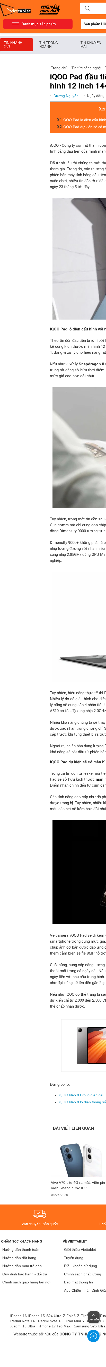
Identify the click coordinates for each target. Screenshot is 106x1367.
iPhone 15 (36, 1316)
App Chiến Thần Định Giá (85, 1290)
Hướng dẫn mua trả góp (22, 1266)
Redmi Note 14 (22, 1321)
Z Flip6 (83, 1316)
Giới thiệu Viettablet (80, 1249)
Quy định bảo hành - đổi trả (24, 1274)
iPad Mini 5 (75, 1321)
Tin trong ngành (48, 45)
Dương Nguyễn (67, 96)
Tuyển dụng (73, 1258)
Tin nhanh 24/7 (13, 45)
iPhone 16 (18, 1316)
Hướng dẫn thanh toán (20, 1249)
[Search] (87, 8)
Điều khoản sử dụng (80, 1266)
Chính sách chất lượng (82, 1274)
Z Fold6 (69, 1316)
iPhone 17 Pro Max (54, 1326)
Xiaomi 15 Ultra (22, 1326)
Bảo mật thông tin (78, 1282)
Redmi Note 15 (50, 1321)
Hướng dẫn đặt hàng (19, 1258)
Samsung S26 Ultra (89, 1326)
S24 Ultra (53, 1316)
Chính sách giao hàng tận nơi (26, 1282)
